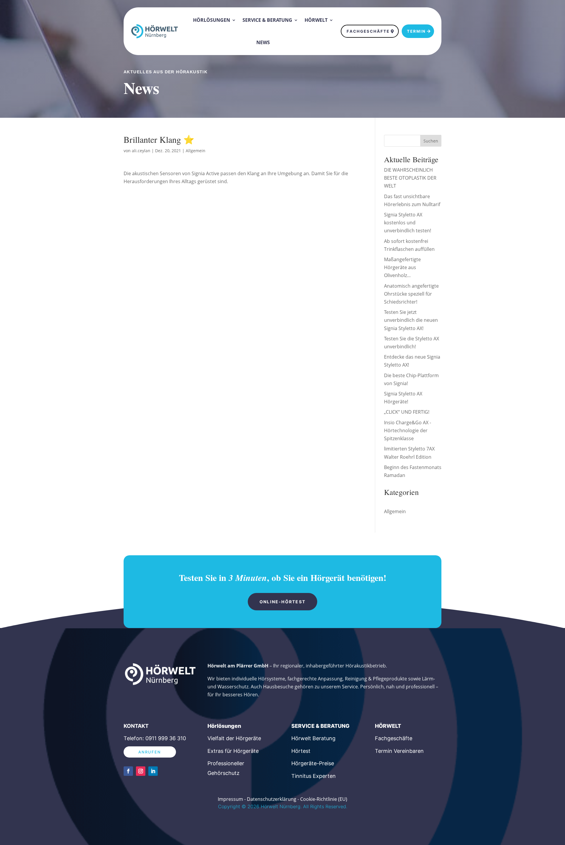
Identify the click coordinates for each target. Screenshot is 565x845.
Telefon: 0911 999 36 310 (155, 738)
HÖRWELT (388, 726)
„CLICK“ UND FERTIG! (406, 412)
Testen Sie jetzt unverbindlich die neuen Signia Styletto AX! (411, 320)
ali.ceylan (141, 150)
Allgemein (195, 150)
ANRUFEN (149, 752)
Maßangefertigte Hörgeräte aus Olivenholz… (402, 267)
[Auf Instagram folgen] (140, 771)
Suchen (430, 141)
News (263, 42)
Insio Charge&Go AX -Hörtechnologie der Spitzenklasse (407, 430)
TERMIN (416, 31)
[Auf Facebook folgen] (128, 771)
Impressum (230, 799)
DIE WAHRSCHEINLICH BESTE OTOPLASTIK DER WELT (410, 178)
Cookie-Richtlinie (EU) (323, 799)
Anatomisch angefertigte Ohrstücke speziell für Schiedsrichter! (411, 294)
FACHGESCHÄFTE (368, 31)
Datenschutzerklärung (271, 799)
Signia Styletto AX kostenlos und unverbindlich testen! (407, 222)
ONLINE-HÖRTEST (282, 601)
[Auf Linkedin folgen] (153, 771)
